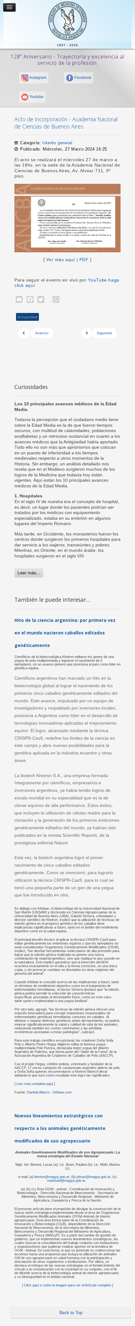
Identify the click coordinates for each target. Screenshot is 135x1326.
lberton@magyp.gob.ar (52, 1177)
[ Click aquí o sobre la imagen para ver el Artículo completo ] (67, 1285)
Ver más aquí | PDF (67, 259)
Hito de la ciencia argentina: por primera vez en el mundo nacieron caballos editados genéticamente (65, 632)
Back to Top (71, 1312)
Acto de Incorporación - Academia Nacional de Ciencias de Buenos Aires (65, 122)
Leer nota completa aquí (34, 1084)
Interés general (57, 142)
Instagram (37, 77)
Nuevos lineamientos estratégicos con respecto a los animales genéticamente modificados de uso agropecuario (59, 1128)
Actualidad (27, 317)
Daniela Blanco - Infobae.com (49, 1092)
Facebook (82, 77)
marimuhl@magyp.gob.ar (66, 1180)
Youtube (36, 97)
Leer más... (29, 572)
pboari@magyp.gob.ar (94, 1177)
